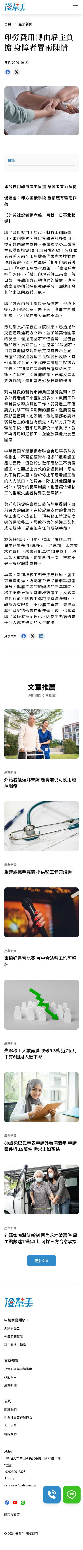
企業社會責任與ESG (18, 1417)
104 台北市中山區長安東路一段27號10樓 (32, 1458)
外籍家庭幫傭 (13, 1336)
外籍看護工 (12, 1328)
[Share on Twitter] (16, 73)
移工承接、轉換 (15, 1344)
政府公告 (10, 1377)
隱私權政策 (12, 1514)
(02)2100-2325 (14, 1471)
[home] (15, 7)
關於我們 (10, 1409)
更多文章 (42, 1260)
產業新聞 (10, 1385)
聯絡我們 (10, 1434)
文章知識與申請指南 (18, 1369)
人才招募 (10, 1426)
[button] (74, 7)
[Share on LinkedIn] (41, 637)
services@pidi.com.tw (20, 1485)
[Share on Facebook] (7, 73)
